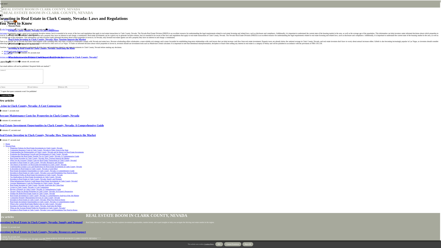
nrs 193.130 (8, 53)
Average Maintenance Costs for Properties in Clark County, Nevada (34, 183)
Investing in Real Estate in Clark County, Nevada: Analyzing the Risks (35, 206)
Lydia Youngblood (7, 29)
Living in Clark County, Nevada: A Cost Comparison (29, 187)
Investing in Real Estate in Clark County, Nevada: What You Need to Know (37, 200)
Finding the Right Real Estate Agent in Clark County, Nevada (32, 193)
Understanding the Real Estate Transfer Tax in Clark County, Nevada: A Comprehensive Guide (44, 156)
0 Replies (51, 29)
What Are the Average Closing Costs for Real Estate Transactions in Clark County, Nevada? (43, 160)
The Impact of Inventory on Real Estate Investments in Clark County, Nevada (38, 165)
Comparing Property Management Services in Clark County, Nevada (35, 198)
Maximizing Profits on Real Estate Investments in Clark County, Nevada (36, 175)
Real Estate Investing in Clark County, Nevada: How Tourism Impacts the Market (39, 158)
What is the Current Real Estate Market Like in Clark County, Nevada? (36, 204)
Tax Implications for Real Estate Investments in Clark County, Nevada (35, 177)
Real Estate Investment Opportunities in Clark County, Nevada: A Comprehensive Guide (42, 171)
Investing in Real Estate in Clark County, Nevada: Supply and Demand (36, 179)
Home (8, 144)
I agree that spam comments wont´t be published (18, 91)
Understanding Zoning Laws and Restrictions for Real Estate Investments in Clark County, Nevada (46, 167)
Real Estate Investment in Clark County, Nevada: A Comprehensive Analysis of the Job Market (44, 196)
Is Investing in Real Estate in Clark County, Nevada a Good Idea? (34, 169)
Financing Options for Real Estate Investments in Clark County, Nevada (36, 148)
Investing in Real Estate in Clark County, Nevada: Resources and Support (37, 162)
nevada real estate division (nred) (16, 51)
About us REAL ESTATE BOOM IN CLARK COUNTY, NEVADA (71, 238)
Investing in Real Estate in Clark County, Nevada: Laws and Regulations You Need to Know (44, 173)
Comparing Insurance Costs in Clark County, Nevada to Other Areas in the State (39, 150)
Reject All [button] (248, 244)
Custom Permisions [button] (232, 244)
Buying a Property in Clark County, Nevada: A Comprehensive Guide (35, 189)
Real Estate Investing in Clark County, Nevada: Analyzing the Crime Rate (37, 185)
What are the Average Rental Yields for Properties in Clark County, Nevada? (37, 208)
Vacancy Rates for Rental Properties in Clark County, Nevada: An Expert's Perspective (41, 191)
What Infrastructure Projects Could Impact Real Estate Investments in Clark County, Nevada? (44, 181)
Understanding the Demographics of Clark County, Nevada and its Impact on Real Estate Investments (47, 152)
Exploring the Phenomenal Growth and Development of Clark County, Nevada (39, 154)
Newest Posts (10, 146)
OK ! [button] (219, 244)
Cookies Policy (209, 244)
